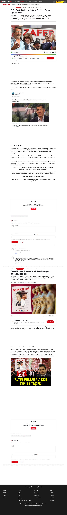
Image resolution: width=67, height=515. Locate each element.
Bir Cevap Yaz (15, 220)
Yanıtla (16, 253)
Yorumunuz (17, 225)
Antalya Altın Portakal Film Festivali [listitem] (17, 435)
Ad (12, 234)
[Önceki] (10, 5)
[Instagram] (32, 487)
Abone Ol (33, 208)
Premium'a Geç (60, 1)
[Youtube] (38, 487)
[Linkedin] (35, 487)
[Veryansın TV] (6, 1)
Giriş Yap (21, 242)
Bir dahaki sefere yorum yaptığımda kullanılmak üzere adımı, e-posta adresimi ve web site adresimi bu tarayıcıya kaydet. (31, 239)
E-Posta (35, 234)
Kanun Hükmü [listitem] (27, 435)
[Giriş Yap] (65, 2)
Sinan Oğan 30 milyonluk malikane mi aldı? (33, 176)
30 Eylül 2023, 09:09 (22, 248)
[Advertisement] (33, 72)
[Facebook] (25, 487)
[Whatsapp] (42, 487)
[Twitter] (28, 487)
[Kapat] (55, 55)
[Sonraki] (12, 5)
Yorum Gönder (14, 242)
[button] (21, 7)
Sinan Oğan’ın (47, 149)
